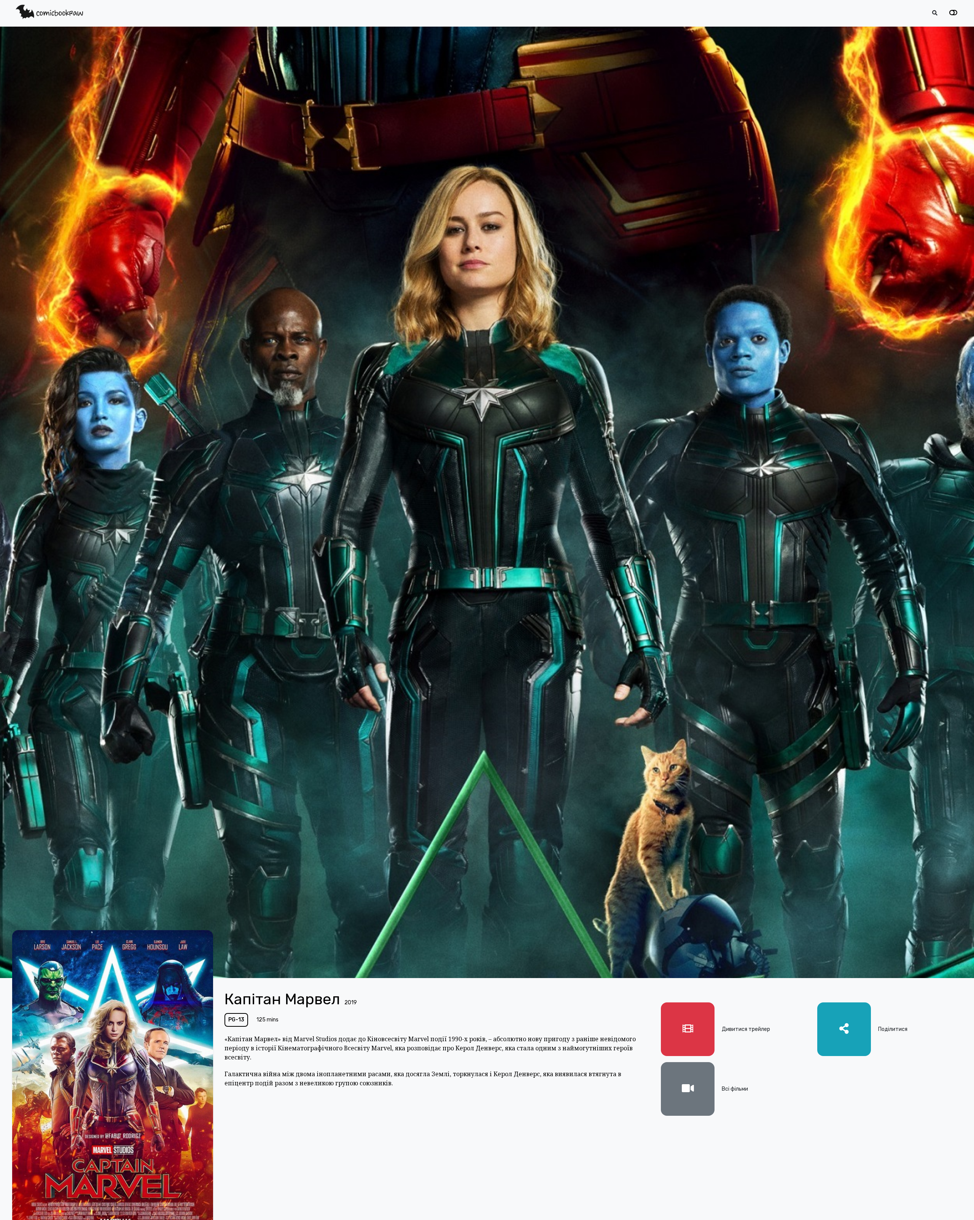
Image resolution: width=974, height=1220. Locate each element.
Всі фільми (735, 1089)
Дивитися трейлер (746, 1029)
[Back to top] (962, 1202)
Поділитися (892, 1029)
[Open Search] (935, 13)
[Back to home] (947, 1202)
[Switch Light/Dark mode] (953, 13)
